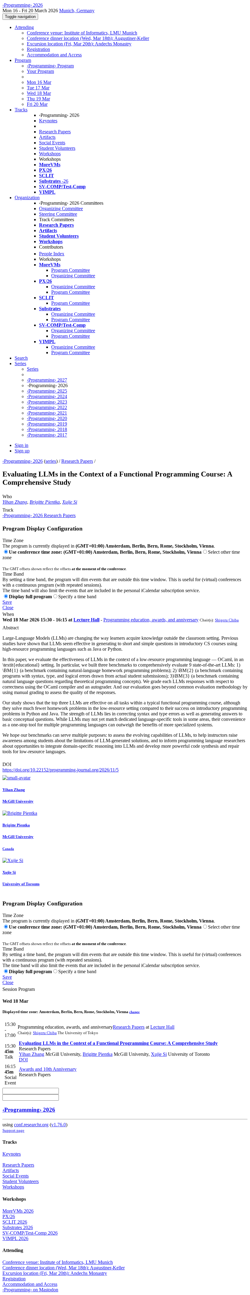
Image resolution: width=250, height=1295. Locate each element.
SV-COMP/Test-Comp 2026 (30, 1233)
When (8, 614)
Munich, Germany (77, 10)
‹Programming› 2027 (47, 380)
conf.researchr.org (31, 1124)
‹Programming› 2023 (47, 402)
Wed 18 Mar (39, 93)
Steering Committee (58, 214)
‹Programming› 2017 (47, 434)
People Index (51, 253)
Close (7, 607)
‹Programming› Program (50, 65)
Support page (13, 1130)
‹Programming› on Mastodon (30, 1289)
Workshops (50, 153)
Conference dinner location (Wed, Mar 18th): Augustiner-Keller (88, 38)
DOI (6, 764)
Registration (38, 49)
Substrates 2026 (17, 1227)
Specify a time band (77, 596)
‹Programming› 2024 (47, 396)
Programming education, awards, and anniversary (150, 619)
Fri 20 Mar (37, 104)
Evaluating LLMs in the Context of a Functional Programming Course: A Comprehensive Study (118, 1043)
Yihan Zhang (14, 502)
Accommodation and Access (54, 54)
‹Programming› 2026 (22, 461)
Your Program (40, 71)
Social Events (52, 142)
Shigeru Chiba (227, 620)
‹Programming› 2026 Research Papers (39, 515)
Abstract (10, 627)
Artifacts (47, 137)
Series (32, 369)
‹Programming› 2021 (47, 412)
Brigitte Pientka (45, 502)
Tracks (21, 109)
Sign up (22, 450)
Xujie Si (69, 502)
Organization (27, 197)
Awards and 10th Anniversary (48, 1069)
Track (7, 510)
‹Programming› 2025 (47, 391)
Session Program (18, 989)
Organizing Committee (61, 208)
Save (7, 602)
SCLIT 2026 (14, 1222)
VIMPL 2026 (15, 1238)
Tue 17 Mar (38, 87)
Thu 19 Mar (38, 98)
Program (23, 60)
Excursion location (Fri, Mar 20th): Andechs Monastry (79, 43)
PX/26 (8, 1216)
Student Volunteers (57, 148)
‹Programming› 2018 (47, 429)
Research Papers (55, 131)
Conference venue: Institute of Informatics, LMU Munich (82, 32)
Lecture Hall (86, 619)
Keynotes (48, 120)
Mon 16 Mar (39, 82)
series (50, 461)
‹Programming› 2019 (47, 423)
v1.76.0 (58, 1124)
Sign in (21, 445)
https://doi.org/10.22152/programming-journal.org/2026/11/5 (60, 769)
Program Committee (70, 270)
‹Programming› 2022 (47, 407)
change (134, 1012)
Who (7, 496)
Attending (24, 27)
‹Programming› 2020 (47, 418)
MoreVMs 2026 (18, 1211)
